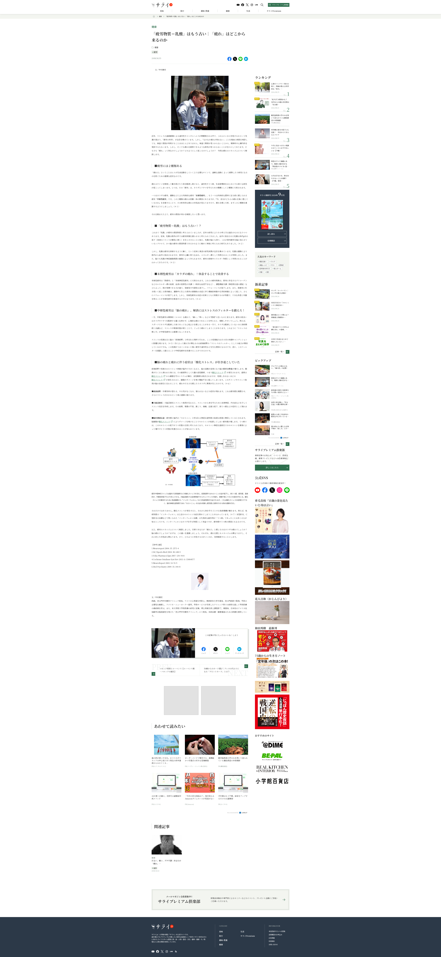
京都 (260, 272)
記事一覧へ (279, 351)
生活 (248, 11)
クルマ (273, 261)
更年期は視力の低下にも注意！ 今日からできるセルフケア (280, 132)
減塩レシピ (263, 265)
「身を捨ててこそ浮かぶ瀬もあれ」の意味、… (280, 328)
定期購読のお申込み (275, 934)
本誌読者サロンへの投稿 (277, 931)
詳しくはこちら (272, 467)
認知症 (281, 265)
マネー (273, 265)
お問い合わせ (273, 944)
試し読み (271, 234)
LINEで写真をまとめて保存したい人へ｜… (279, 340)
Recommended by (233, 812)
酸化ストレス (217, 372)
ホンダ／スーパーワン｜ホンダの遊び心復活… (279, 291)
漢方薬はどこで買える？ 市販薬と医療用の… (280, 316)
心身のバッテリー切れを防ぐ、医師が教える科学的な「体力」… (280, 86)
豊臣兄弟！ (263, 261)
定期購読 (271, 240)
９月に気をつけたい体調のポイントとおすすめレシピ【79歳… (280, 148)
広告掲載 (272, 938)
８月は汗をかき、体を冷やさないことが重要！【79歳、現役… (280, 178)
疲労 (155, 52)
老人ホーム (277, 268)
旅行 (182, 11)
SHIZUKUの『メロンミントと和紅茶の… (280, 303)
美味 (162, 11)
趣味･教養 (205, 11)
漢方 (267, 272)
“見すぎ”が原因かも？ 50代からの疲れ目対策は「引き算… (280, 102)
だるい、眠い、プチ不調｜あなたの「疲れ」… (166, 862)
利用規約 (272, 941)
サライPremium (247, 936)
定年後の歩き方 (264, 268)
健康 (228, 11)
